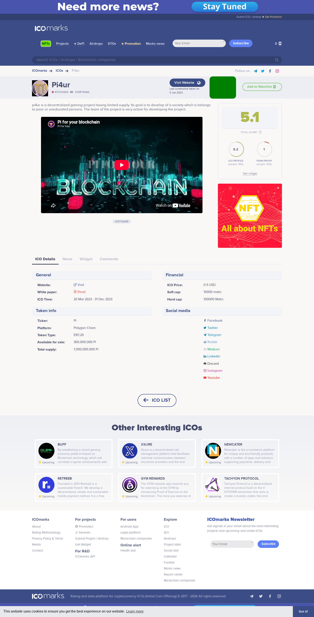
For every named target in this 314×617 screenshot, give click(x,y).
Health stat (128, 550)
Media (36, 544)
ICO (166, 526)
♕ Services (82, 532)
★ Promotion (131, 44)
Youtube (213, 378)
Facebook (214, 321)
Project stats (172, 544)
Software (121, 221)
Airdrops (96, 44)
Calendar (170, 556)
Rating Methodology (46, 532)
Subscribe (241, 43)
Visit (81, 285)
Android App (129, 526)
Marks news (155, 44)
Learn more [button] (135, 611)
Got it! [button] (303, 611)
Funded (169, 562)
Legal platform (130, 532)
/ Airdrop (102, 538)
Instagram (214, 371)
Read (81, 292)
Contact (37, 550)
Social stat (171, 550)
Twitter (212, 328)
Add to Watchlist (260, 87)
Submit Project (85, 538)
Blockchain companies (136, 538)
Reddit (212, 342)
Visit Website (184, 83)
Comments (109, 259)
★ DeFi (79, 44)
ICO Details (45, 259)
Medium (213, 349)
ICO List (161, 400)
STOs (112, 44)
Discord (213, 364)
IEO (166, 532)
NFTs (46, 44)
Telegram (214, 335)
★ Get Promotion (272, 17)
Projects (62, 44)
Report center (173, 574)
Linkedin (213, 356)
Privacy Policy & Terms (47, 538)
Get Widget (83, 544)
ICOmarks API (85, 556)
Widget (86, 259)
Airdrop (256, 17)
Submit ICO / (244, 17)
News (67, 259)
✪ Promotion (84, 526)
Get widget (250, 173)
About (36, 526)
